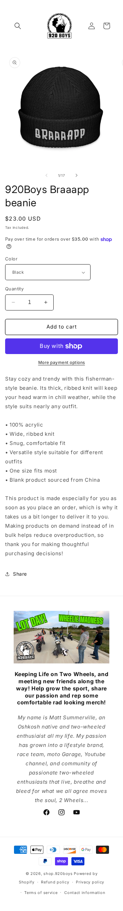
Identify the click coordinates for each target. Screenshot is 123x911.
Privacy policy (90, 882)
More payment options (61, 362)
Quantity (14, 288)
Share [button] (20, 574)
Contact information (84, 892)
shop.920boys (57, 873)
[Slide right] (76, 175)
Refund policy (55, 882)
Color (11, 258)
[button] (17, 25)
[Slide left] (46, 175)
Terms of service (40, 892)
